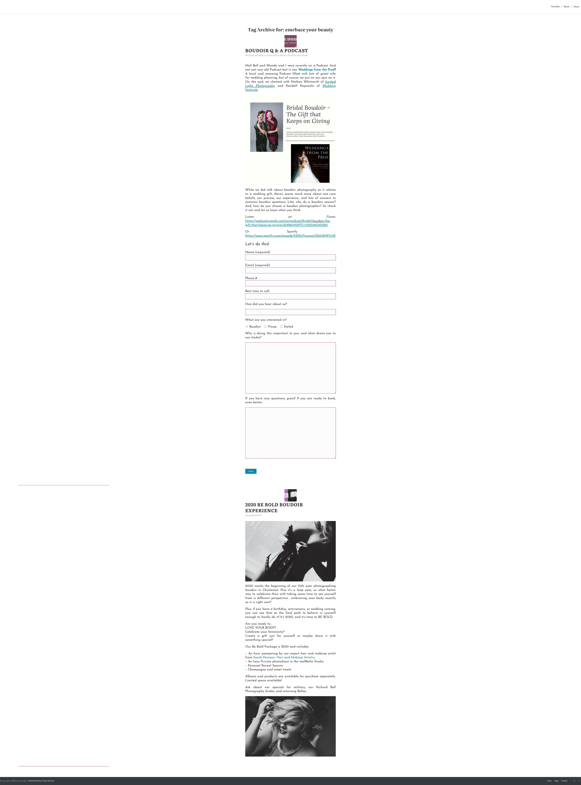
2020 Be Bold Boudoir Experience (274, 507)
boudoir (318, 221)
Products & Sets (288, 55)
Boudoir (249, 55)
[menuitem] (555, 7)
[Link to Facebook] (578, 781)
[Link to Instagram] (574, 781)
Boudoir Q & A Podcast (276, 50)
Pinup (276, 55)
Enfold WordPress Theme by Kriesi (41, 781)
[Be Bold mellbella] (290, 495)
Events (258, 515)
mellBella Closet (263, 55)
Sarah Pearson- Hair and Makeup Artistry (284, 657)
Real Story (302, 55)
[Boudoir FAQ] (290, 41)
